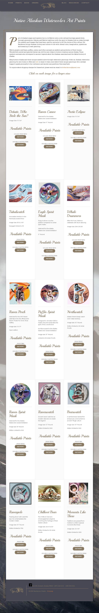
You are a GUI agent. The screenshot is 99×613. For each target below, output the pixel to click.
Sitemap (50, 591)
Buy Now (20, 137)
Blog (64, 3)
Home (10, 3)
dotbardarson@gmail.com (71, 67)
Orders (35, 3)
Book (26, 3)
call (37, 62)
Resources (74, 3)
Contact (86, 3)
